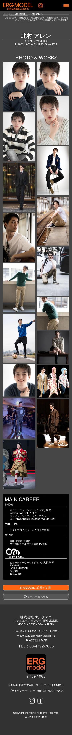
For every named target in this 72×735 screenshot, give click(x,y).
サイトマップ (43, 685)
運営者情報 (27, 685)
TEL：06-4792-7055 (36, 645)
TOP (5, 14)
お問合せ (59, 685)
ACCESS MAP (38, 640)
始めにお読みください (50, 690)
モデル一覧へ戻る (37, 596)
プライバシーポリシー (22, 690)
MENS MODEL (19, 14)
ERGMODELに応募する (34, 587)
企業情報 (13, 685)
